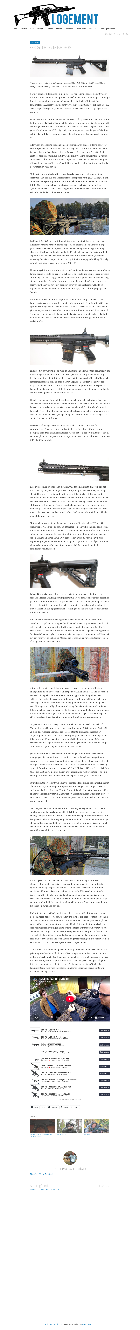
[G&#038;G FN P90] (69, 1126)
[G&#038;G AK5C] (96, 1126)
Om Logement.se (107, 28)
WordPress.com (88, 1324)
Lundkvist (35, 43)
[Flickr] (118, 33)
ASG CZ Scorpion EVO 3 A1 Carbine (45, 1187)
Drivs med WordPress (53, 1324)
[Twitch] (122, 33)
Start (15, 28)
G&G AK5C (88, 1134)
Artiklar (49, 28)
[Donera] (126, 33)
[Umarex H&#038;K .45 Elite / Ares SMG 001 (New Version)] (42, 1126)
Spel (32, 28)
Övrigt (40, 28)
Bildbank (69, 28)
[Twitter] (114, 33)
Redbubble (81, 28)
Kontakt (92, 28)
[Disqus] (70, 1222)
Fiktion (59, 28)
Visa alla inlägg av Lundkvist (41, 1174)
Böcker (24, 28)
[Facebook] (106, 33)
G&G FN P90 (61, 1134)
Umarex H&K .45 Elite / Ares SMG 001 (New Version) (41, 1135)
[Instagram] (110, 33)
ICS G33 (104, 1187)
